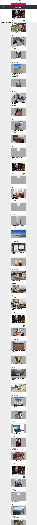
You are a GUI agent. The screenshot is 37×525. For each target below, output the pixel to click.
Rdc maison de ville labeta (17, 488)
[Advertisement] (18, 15)
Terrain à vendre (15, 59)
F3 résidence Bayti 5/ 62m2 (17, 447)
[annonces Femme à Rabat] (18, 178)
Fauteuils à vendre (15, 46)
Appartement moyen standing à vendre (18, 379)
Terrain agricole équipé (16, 515)
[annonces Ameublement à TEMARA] (18, 197)
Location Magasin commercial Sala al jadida (18, 253)
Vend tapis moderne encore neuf (18, 116)
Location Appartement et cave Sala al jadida (18, 294)
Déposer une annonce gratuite (18, 3)
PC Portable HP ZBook (16, 433)
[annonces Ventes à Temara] (18, 101)
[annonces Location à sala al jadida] (18, 251)
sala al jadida (14, 254)
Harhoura (13, 366)
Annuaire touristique (18, 7)
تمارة (13, 380)
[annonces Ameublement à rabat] (18, 129)
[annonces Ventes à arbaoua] (18, 31)
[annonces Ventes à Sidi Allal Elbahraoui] (18, 72)
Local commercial (15, 211)
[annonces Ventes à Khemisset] (18, 349)
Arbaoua (13, 394)
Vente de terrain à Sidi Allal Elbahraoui (17, 74)
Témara (13, 226)
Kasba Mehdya (14, 502)
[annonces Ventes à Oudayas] (18, 236)
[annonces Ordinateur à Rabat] (18, 432)
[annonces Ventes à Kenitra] (18, 266)
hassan (13, 407)
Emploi (34, 6)
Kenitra (13, 268)
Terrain (13, 420)
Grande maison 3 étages (16, 336)
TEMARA (13, 199)
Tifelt (13, 338)
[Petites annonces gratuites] (14, 0)
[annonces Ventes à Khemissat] (18, 514)
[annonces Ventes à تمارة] (18, 376)
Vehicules (12, 6)
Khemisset (14, 352)
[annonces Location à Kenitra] (18, 459)
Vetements (29, 6)
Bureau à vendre (15, 198)
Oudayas (13, 240)
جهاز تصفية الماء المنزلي (16, 406)
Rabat (13, 47)
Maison (21, 6)
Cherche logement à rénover (17, 157)
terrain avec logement (16, 32)
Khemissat (14, 516)
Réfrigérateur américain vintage (18, 225)
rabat (13, 131)
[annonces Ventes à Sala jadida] (18, 446)
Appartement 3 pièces (16, 501)
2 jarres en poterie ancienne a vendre (17, 88)
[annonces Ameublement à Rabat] (18, 45)
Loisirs (25, 6)
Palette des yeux (15, 184)
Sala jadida (14, 448)
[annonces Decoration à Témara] (18, 224)
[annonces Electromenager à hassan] (18, 405)
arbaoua (13, 281)
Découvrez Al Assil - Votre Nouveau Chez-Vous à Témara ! (18, 103)
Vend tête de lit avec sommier (17, 130)
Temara (13, 104)
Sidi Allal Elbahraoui (15, 75)
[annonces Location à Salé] (18, 150)
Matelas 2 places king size (17, 143)
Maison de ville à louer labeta (17, 460)
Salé (13, 158)
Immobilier (7, 6)
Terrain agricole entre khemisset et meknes (18, 351)
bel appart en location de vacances (18, 364)
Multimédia (17, 6)
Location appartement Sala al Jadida (17, 309)
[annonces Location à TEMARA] (18, 205)
